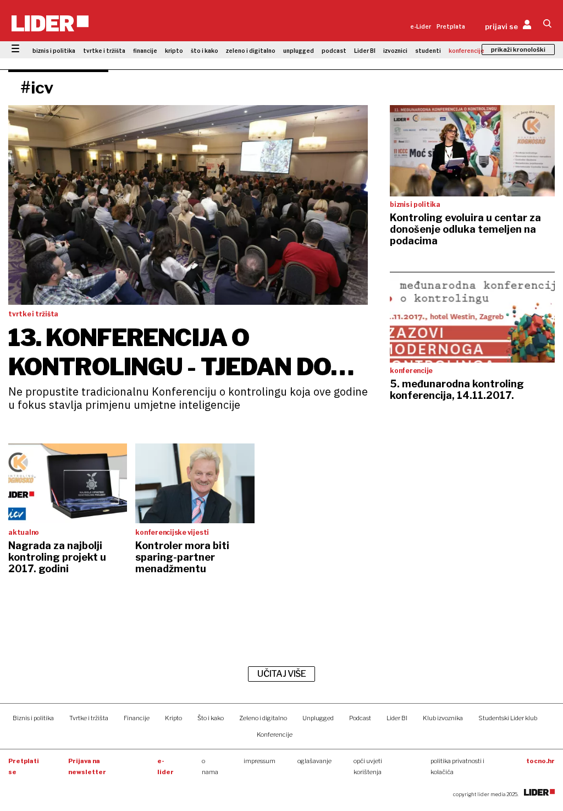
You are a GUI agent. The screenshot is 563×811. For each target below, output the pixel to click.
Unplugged (318, 718)
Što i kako (210, 718)
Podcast (360, 718)
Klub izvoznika (443, 718)
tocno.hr (540, 761)
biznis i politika (53, 50)
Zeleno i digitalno (263, 718)
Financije (137, 718)
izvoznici (395, 50)
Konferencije (274, 734)
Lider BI (365, 50)
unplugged (298, 50)
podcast (334, 50)
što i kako (204, 50)
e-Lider (420, 26)
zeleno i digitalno (250, 50)
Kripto (173, 718)
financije (145, 50)
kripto (174, 50)
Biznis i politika (33, 718)
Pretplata (451, 26)
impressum (259, 761)
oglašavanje (314, 761)
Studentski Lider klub (507, 718)
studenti (428, 50)
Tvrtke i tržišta (88, 718)
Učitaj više (281, 673)
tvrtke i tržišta (104, 50)
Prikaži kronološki (518, 49)
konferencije (466, 50)
